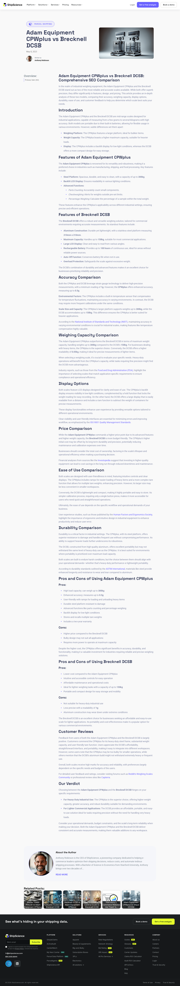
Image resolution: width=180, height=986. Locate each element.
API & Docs (128, 965)
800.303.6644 (11, 957)
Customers (128, 948)
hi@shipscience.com (14, 953)
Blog (126, 969)
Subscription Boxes (80, 952)
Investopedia (104, 460)
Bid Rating (104, 948)
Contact (155, 952)
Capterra (105, 777)
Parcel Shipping (43, 24)
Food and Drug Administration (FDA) (115, 370)
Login (132, 5)
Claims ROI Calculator (133, 956)
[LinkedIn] (17, 963)
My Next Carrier (55, 952)
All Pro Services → (105, 956)
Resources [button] (76, 5)
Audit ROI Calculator (132, 961)
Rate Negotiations (105, 940)
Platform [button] (31, 5)
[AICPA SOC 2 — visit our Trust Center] (8, 963)
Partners (155, 948)
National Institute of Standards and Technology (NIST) (101, 321)
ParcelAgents (54, 961)
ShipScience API (53, 965)
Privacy (157, 982)
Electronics (77, 961)
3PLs (75, 956)
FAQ (126, 973)
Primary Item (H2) (32, 80)
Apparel (76, 940)
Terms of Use (148, 982)
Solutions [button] (43, 5)
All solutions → (78, 965)
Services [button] (55, 5)
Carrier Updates (130, 952)
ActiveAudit (51, 944)
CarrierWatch (52, 948)
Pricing (65, 5)
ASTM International (115, 569)
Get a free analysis (147, 5)
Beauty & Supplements (82, 944)
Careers (155, 944)
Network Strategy (105, 944)
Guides (129, 940)
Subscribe (36, 942)
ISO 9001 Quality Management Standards (110, 422)
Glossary (130, 944)
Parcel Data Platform (57, 956)
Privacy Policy (19, 948)
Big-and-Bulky (78, 948)
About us (156, 940)
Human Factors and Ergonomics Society (132, 514)
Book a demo (168, 5)
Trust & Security (158, 965)
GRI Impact (105, 952)
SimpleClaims (52, 940)
